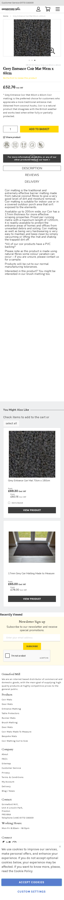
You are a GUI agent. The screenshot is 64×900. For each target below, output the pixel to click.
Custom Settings (32, 891)
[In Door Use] (32, 147)
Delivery (32, 182)
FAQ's (4, 758)
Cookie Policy (23, 871)
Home (5, 16)
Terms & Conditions (12, 777)
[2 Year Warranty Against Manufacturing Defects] (6, 147)
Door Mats (7, 704)
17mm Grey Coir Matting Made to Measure (31, 573)
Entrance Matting (11, 708)
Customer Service (11, 768)
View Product (32, 510)
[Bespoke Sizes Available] (15, 147)
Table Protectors (10, 713)
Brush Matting (10, 722)
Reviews (32, 175)
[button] (29, 60)
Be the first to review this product (20, 78)
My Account (8, 781)
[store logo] (11, 9)
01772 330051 (18, 2)
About (5, 754)
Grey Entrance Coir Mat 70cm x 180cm (29, 480)
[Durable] (23, 147)
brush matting (35, 274)
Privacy (6, 772)
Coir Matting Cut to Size (15, 740)
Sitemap (6, 763)
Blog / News (8, 790)
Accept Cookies (31, 882)
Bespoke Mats (9, 736)
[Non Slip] (40, 147)
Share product (13, 137)
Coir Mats (7, 699)
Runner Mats (9, 718)
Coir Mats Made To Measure (16, 731)
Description (32, 168)
